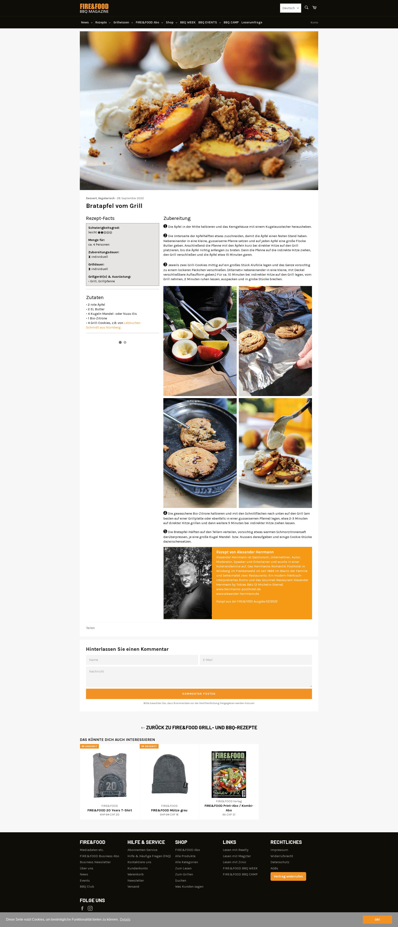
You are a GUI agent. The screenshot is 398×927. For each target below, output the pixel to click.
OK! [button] (377, 919)
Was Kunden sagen (189, 886)
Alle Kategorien (186, 862)
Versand (133, 886)
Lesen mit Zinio (234, 862)
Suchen (180, 880)
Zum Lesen (183, 868)
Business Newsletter (95, 862)
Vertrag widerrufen (288, 876)
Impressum (279, 850)
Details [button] (125, 919)
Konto (314, 22)
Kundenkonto (137, 868)
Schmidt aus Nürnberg (103, 327)
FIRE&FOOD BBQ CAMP (240, 874)
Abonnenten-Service (142, 850)
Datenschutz (280, 862)
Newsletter (135, 880)
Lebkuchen (132, 323)
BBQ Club (87, 886)
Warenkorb (135, 874)
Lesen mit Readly (235, 850)
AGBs (274, 868)
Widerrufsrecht (282, 856)
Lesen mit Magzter (237, 856)
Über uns (86, 868)
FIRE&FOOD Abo (187, 850)
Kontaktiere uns (139, 862)
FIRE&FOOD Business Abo (99, 856)
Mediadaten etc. (92, 850)
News (84, 874)
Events (85, 880)
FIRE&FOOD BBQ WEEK (240, 868)
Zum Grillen (184, 874)
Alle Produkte (185, 856)
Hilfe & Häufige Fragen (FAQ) (149, 856)
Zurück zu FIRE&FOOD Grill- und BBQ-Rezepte (201, 727)
